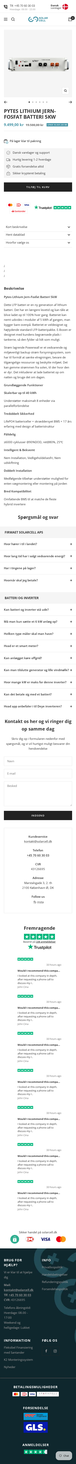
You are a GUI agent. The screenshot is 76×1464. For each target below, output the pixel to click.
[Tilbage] (5, 102)
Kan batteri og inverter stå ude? (26, 609)
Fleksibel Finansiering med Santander (18, 1349)
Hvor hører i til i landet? (20, 544)
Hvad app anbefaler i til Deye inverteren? (33, 706)
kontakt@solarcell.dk (38, 841)
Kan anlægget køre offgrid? (23, 658)
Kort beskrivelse (16, 227)
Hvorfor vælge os (17, 242)
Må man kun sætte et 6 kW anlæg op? (30, 621)
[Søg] (13, 19)
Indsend (38, 815)
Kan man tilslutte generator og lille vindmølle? (36, 670)
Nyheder (9, 1367)
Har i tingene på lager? (20, 568)
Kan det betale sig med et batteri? (28, 694)
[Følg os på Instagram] (55, 1351)
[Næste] (70, 102)
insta (40, 902)
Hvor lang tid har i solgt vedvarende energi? (34, 556)
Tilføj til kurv (38, 187)
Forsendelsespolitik (55, 1289)
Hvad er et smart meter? (21, 646)
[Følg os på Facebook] (46, 1351)
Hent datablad (15, 234)
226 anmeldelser (46, 941)
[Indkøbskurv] (70, 19)
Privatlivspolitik (52, 1267)
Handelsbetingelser (55, 1274)
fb (35, 902)
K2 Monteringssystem (18, 1360)
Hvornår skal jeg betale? (21, 580)
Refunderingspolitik (55, 1282)
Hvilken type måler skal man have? (28, 634)
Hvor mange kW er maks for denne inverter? (35, 682)
